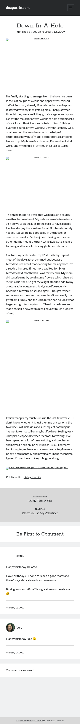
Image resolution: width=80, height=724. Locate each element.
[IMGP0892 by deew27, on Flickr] (40, 64)
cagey (20, 555)
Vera (19, 627)
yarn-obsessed (32, 290)
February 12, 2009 (53, 31)
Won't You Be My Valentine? (40, 513)
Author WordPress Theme (29, 720)
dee (35, 31)
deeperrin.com (18, 8)
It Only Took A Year (40, 500)
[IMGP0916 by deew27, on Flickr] (40, 365)
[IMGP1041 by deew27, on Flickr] (40, 182)
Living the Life (32, 477)
